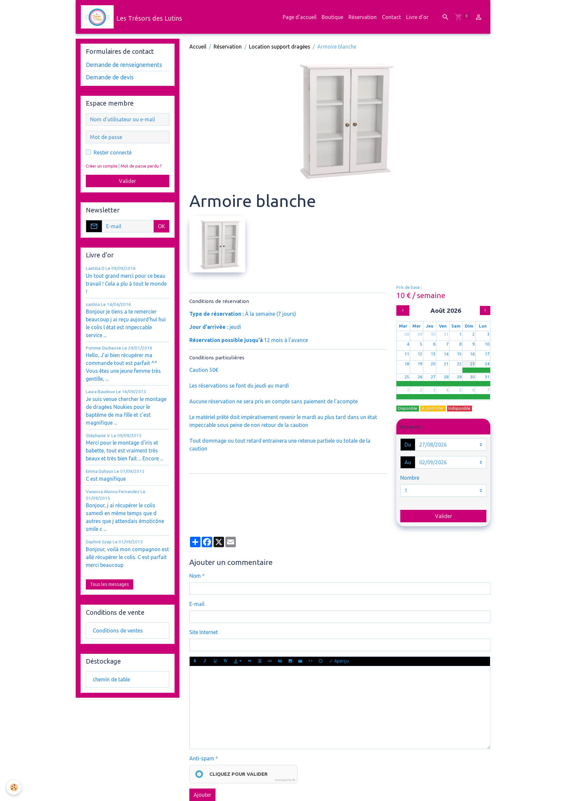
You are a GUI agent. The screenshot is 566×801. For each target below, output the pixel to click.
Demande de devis (110, 77)
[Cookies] (14, 787)
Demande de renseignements (124, 65)
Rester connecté (113, 152)
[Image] (290, 661)
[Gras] (195, 661)
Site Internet (203, 632)
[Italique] (205, 661)
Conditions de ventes (118, 630)
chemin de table (111, 679)
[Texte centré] (260, 661)
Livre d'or (417, 17)
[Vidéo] (300, 661)
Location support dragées (279, 47)
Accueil (197, 47)
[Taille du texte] (225, 661)
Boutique (332, 17)
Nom (195, 576)
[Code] (310, 661)
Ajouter (202, 795)
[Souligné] (215, 661)
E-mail (196, 604)
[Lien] (270, 661)
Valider (443, 516)
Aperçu (341, 661)
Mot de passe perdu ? (141, 166)
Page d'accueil (299, 17)
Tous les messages (109, 584)
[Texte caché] (280, 661)
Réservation (363, 17)
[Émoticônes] (320, 661)
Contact (391, 17)
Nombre (409, 478)
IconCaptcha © (285, 780)
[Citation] (249, 661)
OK (161, 226)
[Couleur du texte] (238, 661)
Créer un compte (102, 166)
